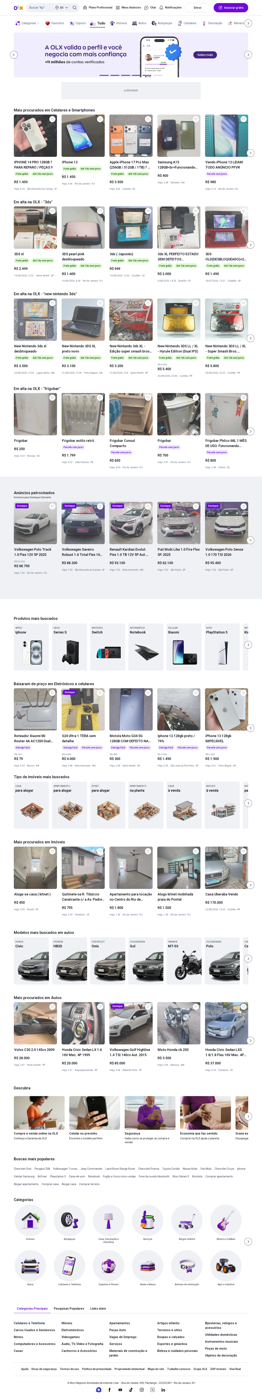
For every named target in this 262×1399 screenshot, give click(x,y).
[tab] (32, 1308)
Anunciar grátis (234, 7)
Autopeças (165, 23)
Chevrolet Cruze (224, 1168)
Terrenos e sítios (169, 1330)
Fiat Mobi (206, 1168)
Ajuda (24, 1369)
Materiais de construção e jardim (128, 1353)
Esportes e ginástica (172, 1344)
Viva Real (235, 1369)
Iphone (241, 1168)
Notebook (94, 1176)
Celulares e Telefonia (29, 1323)
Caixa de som (77, 1176)
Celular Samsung (24, 1176)
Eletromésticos (73, 1330)
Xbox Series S (180, 1176)
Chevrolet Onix (22, 1168)
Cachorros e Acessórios (79, 1351)
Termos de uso (69, 1369)
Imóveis (121, 23)
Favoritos (57, 23)
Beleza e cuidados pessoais (177, 1351)
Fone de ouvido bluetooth (154, 1176)
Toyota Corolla (171, 1168)
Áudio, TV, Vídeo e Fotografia (82, 1344)
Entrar (198, 7)
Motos (18, 1337)
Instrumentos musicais (221, 1341)
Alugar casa (69, 1184)
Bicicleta (197, 1176)
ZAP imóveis (218, 1369)
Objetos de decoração (221, 1355)
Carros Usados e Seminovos (34, 1330)
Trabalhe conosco (178, 1369)
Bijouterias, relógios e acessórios (221, 1325)
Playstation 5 (58, 1176)
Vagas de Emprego (123, 1337)
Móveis (239, 23)
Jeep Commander (91, 1168)
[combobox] (53, 7)
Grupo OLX (200, 1369)
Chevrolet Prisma (148, 1168)
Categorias (28, 23)
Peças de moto (216, 1348)
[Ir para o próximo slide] (250, 153)
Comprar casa (50, 1184)
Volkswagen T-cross (65, 1168)
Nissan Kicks (190, 1168)
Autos (142, 23)
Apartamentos (119, 1323)
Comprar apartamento (219, 1176)
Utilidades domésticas (221, 1335)
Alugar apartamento (26, 1184)
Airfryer (42, 1176)
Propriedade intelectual (130, 1369)
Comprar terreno (89, 1184)
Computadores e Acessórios (34, 1344)
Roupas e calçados (171, 1337)
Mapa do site (156, 1369)
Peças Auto (117, 1330)
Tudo (101, 23)
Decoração (215, 23)
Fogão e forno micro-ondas (119, 1176)
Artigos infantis (168, 1323)
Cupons (81, 23)
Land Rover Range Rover (120, 1168)
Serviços (115, 1344)
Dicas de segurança (44, 1369)
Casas (18, 1351)
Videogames (71, 1337)
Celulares (190, 23)
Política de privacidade (96, 1369)
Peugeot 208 (42, 1168)
